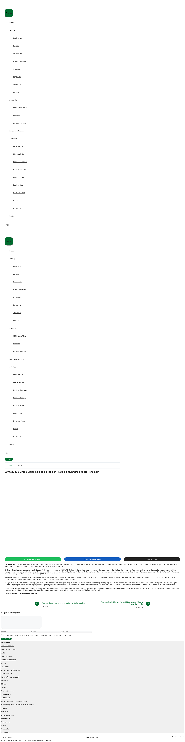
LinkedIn (6, 732)
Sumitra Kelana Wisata (8, 660)
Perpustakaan (18, 146)
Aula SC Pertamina (7, 646)
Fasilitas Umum (18, 185)
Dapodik (3, 687)
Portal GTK (4, 712)
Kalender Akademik (20, 123)
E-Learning (4, 680)
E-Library (4, 684)
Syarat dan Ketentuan (92, 738)
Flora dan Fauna (19, 193)
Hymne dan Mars (19, 61)
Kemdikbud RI (5, 698)
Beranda (12, 23)
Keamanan (17, 208)
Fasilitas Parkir (18, 177)
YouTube (6, 729)
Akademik (13, 100)
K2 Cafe (3, 663)
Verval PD (4, 708)
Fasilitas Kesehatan (20, 162)
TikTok (5, 725)
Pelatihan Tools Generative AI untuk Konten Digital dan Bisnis (64, 603)
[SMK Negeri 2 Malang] (17, 8)
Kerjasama (17, 77)
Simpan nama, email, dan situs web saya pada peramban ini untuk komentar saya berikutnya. (37, 635)
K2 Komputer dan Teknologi (10, 670)
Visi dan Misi (17, 54)
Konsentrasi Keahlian (16, 131)
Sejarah (16, 46)
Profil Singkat (18, 38)
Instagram (6, 722)
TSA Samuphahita (7, 656)
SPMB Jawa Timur (19, 108)
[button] (7, 225)
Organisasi (17, 69)
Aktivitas (12, 139)
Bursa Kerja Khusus (7, 691)
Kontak (11, 216)
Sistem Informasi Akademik (10, 677)
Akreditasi (17, 84)
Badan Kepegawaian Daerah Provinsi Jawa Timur (17, 705)
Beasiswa (16, 115)
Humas (10, 465)
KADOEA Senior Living (8, 649)
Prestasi (16, 92)
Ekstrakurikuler (18, 154)
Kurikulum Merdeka (7, 715)
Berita (9, 459)
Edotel (3, 653)
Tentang (12, 30)
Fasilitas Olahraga (19, 169)
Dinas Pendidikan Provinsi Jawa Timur (14, 701)
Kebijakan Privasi (6, 738)
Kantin (15, 200)
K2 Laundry (4, 667)
